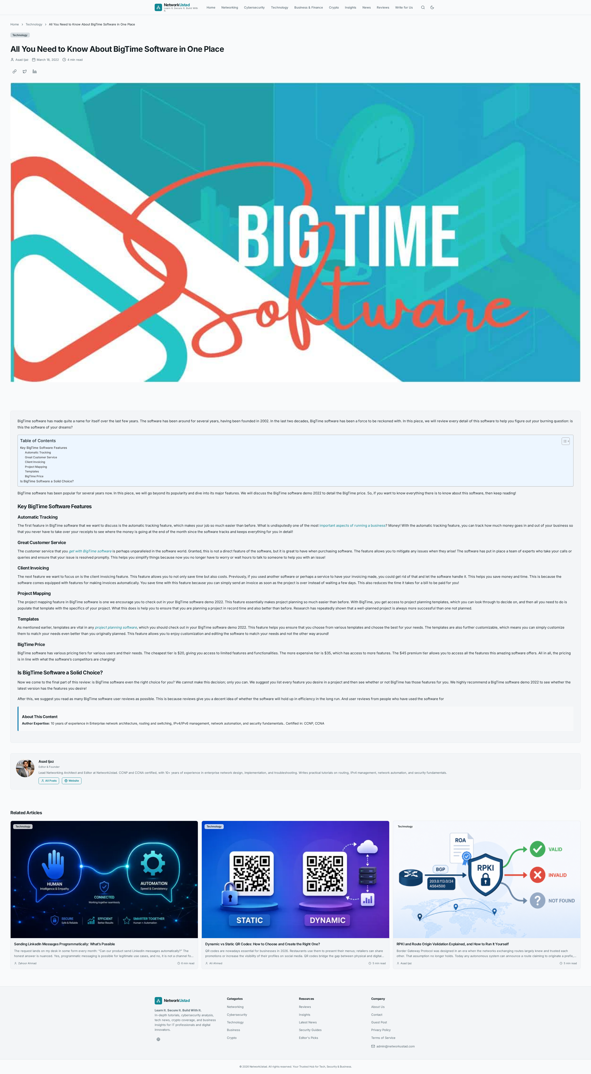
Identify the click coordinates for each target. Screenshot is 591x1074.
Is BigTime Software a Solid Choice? (47, 481)
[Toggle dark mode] (432, 7)
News (366, 7)
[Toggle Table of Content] (563, 441)
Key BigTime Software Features (43, 448)
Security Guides (310, 1030)
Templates (32, 471)
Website (74, 780)
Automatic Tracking (38, 452)
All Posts (51, 780)
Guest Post (379, 1022)
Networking (229, 7)
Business (233, 1030)
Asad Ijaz (46, 761)
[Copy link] (14, 71)
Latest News (308, 1022)
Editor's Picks (308, 1038)
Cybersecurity (254, 7)
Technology (279, 7)
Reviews (383, 7)
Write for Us (404, 7)
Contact (376, 1014)
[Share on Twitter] (25, 71)
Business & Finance (308, 7)
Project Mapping (36, 466)
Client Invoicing (35, 462)
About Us (378, 1007)
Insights (350, 7)
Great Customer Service (41, 457)
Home (211, 7)
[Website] (158, 1039)
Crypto (334, 7)
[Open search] (423, 7)
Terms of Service (383, 1038)
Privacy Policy (381, 1030)
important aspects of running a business (353, 525)
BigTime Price (34, 476)
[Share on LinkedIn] (34, 71)
